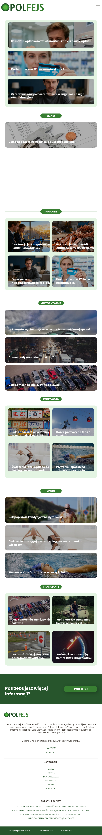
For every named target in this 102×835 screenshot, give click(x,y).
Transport (51, 587)
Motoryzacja (51, 303)
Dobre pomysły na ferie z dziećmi (73, 433)
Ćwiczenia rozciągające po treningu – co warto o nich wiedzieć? (30, 468)
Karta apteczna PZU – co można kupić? (37, 69)
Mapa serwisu (46, 830)
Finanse (51, 211)
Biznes (51, 115)
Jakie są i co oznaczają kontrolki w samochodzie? (74, 656)
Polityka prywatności (19, 830)
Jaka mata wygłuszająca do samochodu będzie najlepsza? (49, 329)
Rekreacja (51, 399)
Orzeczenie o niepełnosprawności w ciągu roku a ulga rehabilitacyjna (47, 95)
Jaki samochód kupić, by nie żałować (34, 385)
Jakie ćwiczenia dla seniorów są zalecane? (51, 818)
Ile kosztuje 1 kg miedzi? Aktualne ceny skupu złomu (75, 246)
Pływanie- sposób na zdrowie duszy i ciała (70, 468)
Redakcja (51, 748)
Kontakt (51, 752)
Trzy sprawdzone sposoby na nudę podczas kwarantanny (51, 814)
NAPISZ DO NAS (80, 689)
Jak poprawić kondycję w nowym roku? (36, 517)
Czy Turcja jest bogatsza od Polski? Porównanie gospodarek (31, 246)
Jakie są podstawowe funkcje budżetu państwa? (42, 142)
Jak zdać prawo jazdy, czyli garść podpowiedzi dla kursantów (31, 656)
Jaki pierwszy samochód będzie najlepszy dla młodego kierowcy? (73, 621)
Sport (51, 491)
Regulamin (66, 830)
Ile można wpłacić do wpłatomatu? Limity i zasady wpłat (50, 41)
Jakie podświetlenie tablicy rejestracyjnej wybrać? (30, 433)
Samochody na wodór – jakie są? (31, 357)
